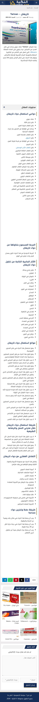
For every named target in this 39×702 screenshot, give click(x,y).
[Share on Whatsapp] (10, 580)
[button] (2, 2)
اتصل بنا (10, 695)
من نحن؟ (29, 695)
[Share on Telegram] (4, 580)
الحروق (28, 137)
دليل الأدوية (30, 8)
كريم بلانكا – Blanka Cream (12, 622)
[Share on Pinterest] (15, 580)
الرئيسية (36, 8)
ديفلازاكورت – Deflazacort (29, 621)
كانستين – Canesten (30, 639)
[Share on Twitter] (21, 580)
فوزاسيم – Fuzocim (30, 605)
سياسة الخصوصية (19, 695)
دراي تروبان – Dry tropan (11, 605)
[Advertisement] (19, 83)
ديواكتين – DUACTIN (12, 639)
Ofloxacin (33, 52)
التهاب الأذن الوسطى (23, 147)
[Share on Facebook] (27, 580)
